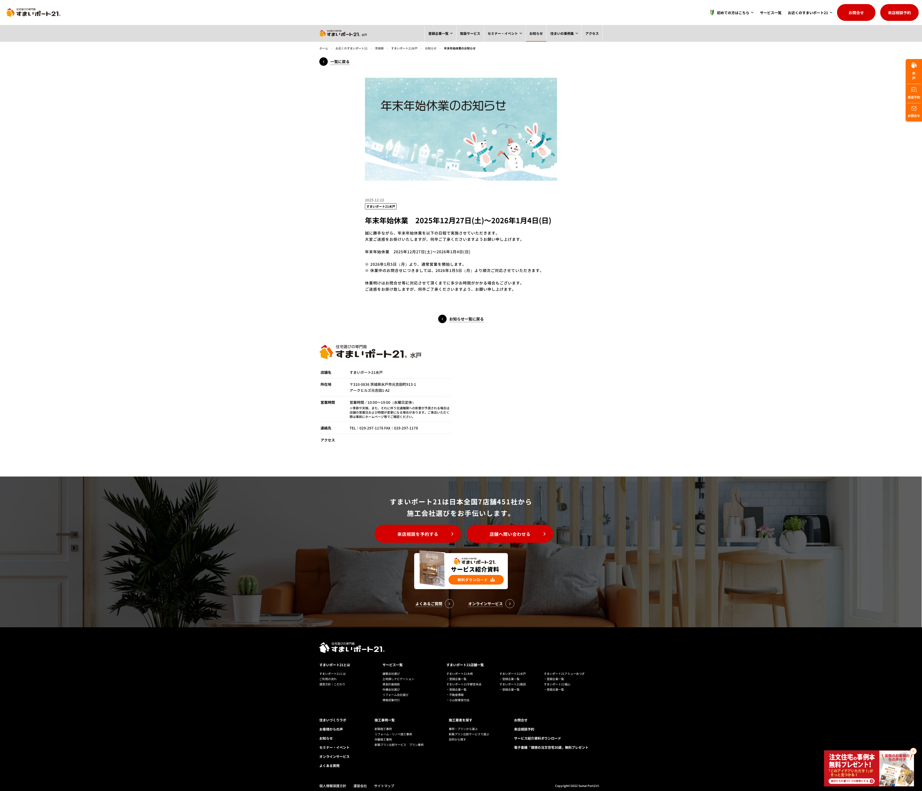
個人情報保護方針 (332, 785)
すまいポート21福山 (557, 684)
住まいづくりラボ (332, 720)
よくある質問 (329, 765)
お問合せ (856, 12)
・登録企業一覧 (456, 679)
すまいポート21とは (334, 664)
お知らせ (536, 33)
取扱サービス (470, 33)
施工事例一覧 (385, 720)
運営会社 (360, 785)
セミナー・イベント (503, 33)
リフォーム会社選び (395, 695)
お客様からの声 (331, 729)
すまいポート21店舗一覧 (465, 664)
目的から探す (457, 739)
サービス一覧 (771, 12)
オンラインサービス (334, 756)
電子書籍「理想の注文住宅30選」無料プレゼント (551, 747)
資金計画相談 (391, 684)
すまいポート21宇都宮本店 (463, 684)
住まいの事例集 (562, 33)
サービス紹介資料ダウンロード (537, 738)
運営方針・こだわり (332, 684)
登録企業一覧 (438, 33)
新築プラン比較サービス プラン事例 (399, 745)
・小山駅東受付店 (457, 700)
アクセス (592, 33)
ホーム (323, 48)
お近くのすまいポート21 (808, 12)
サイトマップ (384, 785)
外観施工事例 (383, 739)
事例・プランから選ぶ (463, 729)
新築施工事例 (383, 729)
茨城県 (379, 48)
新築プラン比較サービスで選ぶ (469, 734)
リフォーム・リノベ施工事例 (393, 734)
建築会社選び (391, 673)
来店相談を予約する (417, 534)
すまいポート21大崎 (459, 673)
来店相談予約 (899, 12)
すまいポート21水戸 (404, 48)
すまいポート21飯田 (512, 684)
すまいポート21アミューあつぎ (564, 673)
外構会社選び (391, 689)
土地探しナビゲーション (398, 679)
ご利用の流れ (328, 679)
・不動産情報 (455, 695)
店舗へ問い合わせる (510, 534)
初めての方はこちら (733, 12)
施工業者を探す (460, 720)
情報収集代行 (391, 700)
